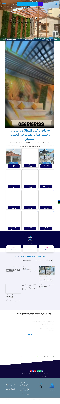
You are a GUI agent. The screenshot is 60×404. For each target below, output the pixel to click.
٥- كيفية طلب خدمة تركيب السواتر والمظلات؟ (46, 328)
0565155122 (30, 237)
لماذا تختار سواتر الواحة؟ (44, 276)
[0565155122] (30, 236)
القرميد (27, 3)
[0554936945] (30, 239)
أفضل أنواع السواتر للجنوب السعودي (29, 284)
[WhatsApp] (59, 203)
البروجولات (31, 3)
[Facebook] (59, 200)
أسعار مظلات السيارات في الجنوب (13, 266)
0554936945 (30, 240)
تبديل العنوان (51, 330)
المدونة (19, 3)
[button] (4, 3)
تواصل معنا (40, 388)
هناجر (23, 3)
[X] (59, 202)
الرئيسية (40, 3)
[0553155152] (30, 242)
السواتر (36, 3)
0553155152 (30, 243)
